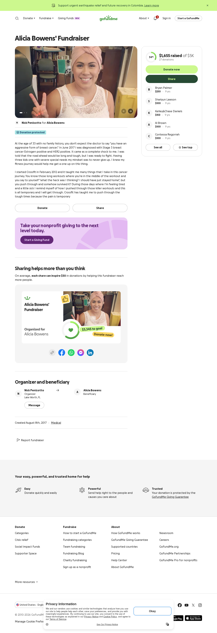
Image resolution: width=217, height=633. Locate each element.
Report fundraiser (32, 440)
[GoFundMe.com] (108, 18)
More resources (25, 581)
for (43, 122)
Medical (56, 422)
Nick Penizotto (34, 390)
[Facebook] (61, 352)
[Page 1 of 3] (21, 112)
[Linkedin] (90, 352)
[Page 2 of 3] (24, 112)
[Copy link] (52, 352)
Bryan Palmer (163, 87)
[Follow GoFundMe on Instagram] (200, 605)
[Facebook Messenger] (80, 352)
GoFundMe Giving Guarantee (170, 496)
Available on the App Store (193, 618)
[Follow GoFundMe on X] (193, 605)
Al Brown (160, 122)
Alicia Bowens (92, 390)
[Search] (17, 18)
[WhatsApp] (71, 352)
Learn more (151, 5)
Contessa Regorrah (167, 134)
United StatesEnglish (32, 604)
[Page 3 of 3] (26, 112)
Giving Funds (68, 18)
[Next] (130, 111)
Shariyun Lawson (165, 99)
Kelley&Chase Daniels (168, 111)
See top (187, 147)
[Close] (207, 5)
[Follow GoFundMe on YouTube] (186, 605)
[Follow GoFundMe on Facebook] (179, 605)
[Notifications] (155, 18)
